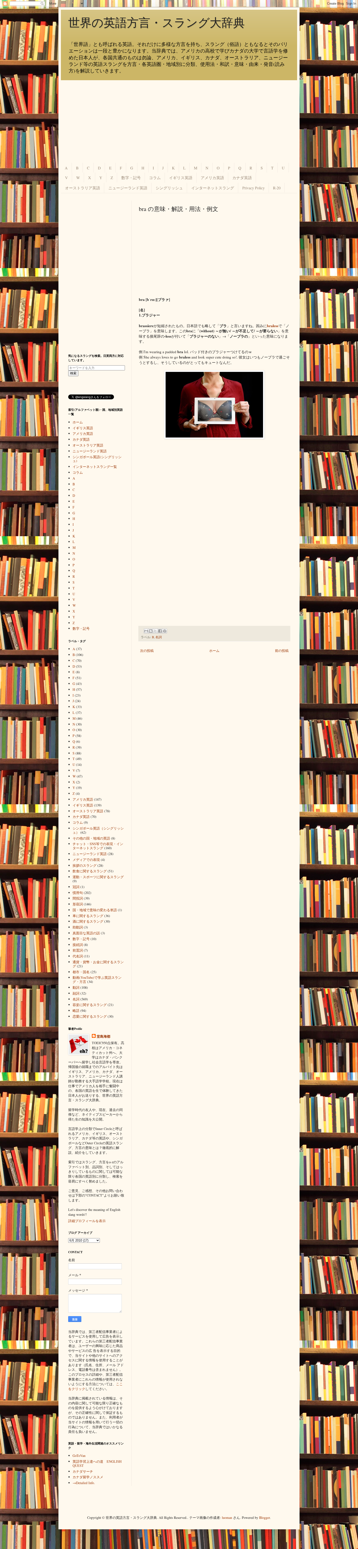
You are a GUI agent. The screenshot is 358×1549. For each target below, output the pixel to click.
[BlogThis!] (150, 631)
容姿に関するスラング (90, 1004)
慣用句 (78, 892)
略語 (76, 1010)
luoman (227, 1517)
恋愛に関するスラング (90, 1016)
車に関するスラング (88, 915)
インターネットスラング (212, 187)
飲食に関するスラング (90, 871)
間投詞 (78, 898)
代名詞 (78, 956)
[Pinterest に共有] (164, 631)
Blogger (264, 1517)
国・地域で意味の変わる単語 (95, 910)
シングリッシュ (169, 187)
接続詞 (78, 944)
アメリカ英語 (212, 177)
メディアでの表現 (86, 859)
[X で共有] (155, 631)
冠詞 (76, 886)
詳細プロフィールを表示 (87, 1220)
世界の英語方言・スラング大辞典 (156, 22)
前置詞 (78, 950)
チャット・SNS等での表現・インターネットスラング (98, 845)
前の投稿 (282, 650)
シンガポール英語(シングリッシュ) (97, 459)
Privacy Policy (253, 187)
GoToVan (79, 1455)
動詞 (76, 987)
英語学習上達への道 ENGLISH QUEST (97, 1463)
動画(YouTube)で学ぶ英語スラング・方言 (97, 979)
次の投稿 (147, 650)
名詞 (158, 637)
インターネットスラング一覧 (95, 466)
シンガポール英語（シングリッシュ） (98, 830)
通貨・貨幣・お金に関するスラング (98, 964)
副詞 (76, 993)
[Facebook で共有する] (160, 631)
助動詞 (78, 927)
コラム (155, 177)
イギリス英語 (180, 177)
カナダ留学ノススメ (88, 1477)
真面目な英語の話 (86, 933)
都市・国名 (81, 972)
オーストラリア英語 (82, 187)
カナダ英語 (242, 177)
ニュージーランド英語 (127, 187)
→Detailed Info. (84, 1482)
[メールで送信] (146, 631)
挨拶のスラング (84, 865)
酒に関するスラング (88, 921)
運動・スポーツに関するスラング (98, 877)
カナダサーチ (83, 1471)
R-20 (277, 187)
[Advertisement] (179, 122)
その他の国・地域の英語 (91, 838)
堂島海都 (103, 1036)
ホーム (214, 650)
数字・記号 (131, 177)
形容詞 (78, 904)
